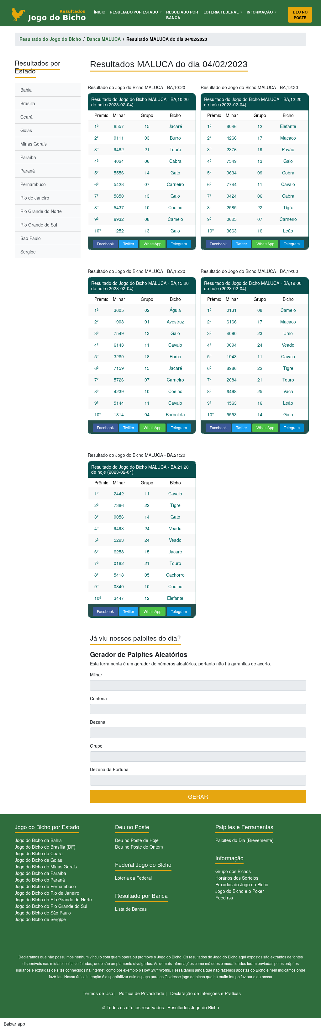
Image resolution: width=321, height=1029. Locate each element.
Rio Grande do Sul (38, 224)
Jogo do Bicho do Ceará (39, 853)
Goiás (26, 130)
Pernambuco (33, 184)
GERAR (198, 796)
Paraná (27, 171)
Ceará (26, 117)
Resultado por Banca (182, 14)
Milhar (96, 674)
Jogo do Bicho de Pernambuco (45, 886)
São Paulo (30, 238)
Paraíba (28, 157)
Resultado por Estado (134, 12)
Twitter (128, 243)
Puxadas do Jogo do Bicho (241, 884)
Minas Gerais (33, 144)
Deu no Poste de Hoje (137, 840)
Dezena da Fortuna (109, 769)
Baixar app (14, 1024)
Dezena (97, 722)
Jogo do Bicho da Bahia (38, 840)
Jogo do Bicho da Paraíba (40, 873)
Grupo (96, 746)
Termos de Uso (98, 993)
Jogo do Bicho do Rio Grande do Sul (51, 906)
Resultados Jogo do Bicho (193, 1007)
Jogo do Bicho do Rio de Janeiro (47, 893)
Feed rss (224, 897)
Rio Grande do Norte (41, 211)
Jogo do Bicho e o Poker (239, 891)
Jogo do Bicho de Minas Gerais (46, 866)
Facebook (105, 243)
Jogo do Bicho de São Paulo (43, 912)
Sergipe (28, 251)
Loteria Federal (221, 12)
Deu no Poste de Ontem (139, 847)
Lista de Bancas (131, 909)
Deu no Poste (300, 14)
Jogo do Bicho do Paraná (40, 880)
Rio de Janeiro (34, 198)
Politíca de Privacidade (141, 993)
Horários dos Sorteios (236, 878)
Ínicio (101, 12)
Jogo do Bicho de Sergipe (40, 919)
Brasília (27, 103)
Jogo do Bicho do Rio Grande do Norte (53, 899)
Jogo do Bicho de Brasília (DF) (45, 847)
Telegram (179, 243)
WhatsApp (152, 243)
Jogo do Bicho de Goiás (38, 860)
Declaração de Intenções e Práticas (205, 993)
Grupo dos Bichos (233, 871)
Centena (98, 698)
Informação (260, 12)
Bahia (26, 90)
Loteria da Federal (133, 878)
